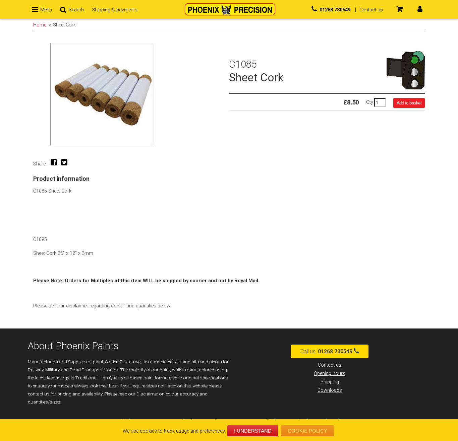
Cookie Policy (307, 431)
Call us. (326, 351)
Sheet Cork (64, 24)
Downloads (330, 390)
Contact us (329, 365)
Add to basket (409, 102)
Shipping (330, 382)
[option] (131, 94)
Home (39, 24)
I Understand (253, 431)
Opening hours (329, 373)
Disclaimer (147, 393)
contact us (39, 393)
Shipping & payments (114, 10)
